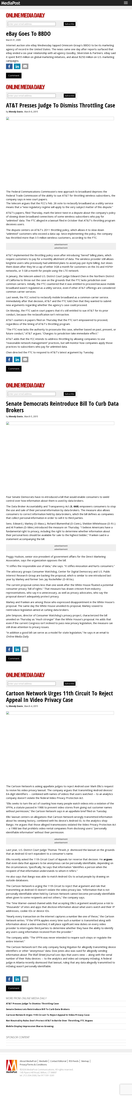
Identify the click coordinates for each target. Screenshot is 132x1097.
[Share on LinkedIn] (17, 66)
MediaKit (43, 1061)
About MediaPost (28, 1061)
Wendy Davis (16, 111)
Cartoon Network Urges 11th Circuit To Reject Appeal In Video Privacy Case (48, 1014)
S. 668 (74, 506)
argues (107, 859)
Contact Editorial (58, 1061)
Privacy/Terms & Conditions (33, 1064)
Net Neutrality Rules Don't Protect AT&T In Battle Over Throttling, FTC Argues (49, 1020)
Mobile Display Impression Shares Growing (29, 1026)
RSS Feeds (74, 1061)
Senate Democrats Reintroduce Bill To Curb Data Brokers (38, 1009)
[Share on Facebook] (9, 66)
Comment (13, 75)
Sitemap (85, 1061)
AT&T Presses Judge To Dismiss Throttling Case (32, 1003)
